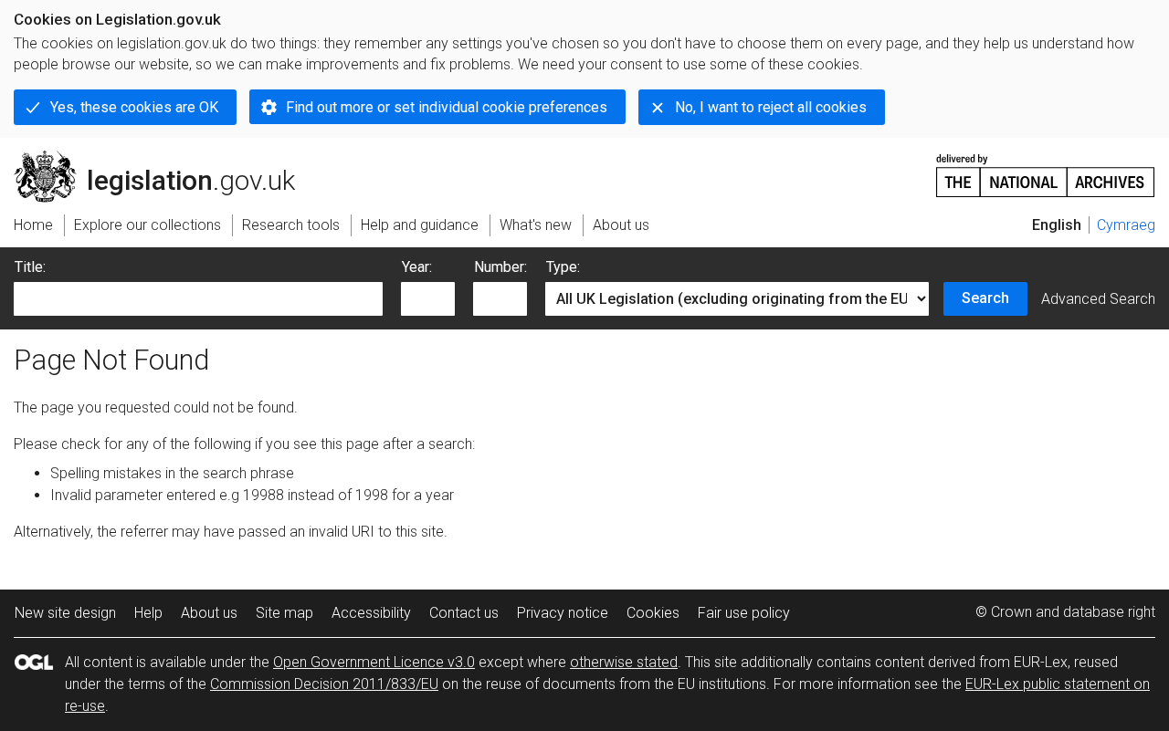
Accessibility (371, 612)
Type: (563, 267)
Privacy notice (562, 612)
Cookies (653, 612)
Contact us (464, 612)
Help (148, 612)
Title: (30, 267)
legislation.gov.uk (164, 158)
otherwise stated (624, 662)
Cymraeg (1126, 225)
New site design (65, 612)
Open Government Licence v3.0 (374, 662)
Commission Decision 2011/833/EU (324, 684)
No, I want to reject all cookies (771, 107)
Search (985, 298)
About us (209, 612)
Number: (500, 267)
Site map (284, 612)
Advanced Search (1098, 299)
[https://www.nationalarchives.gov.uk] (1045, 168)
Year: (417, 267)
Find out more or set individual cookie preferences (446, 107)
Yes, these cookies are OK (134, 107)
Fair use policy (744, 612)
